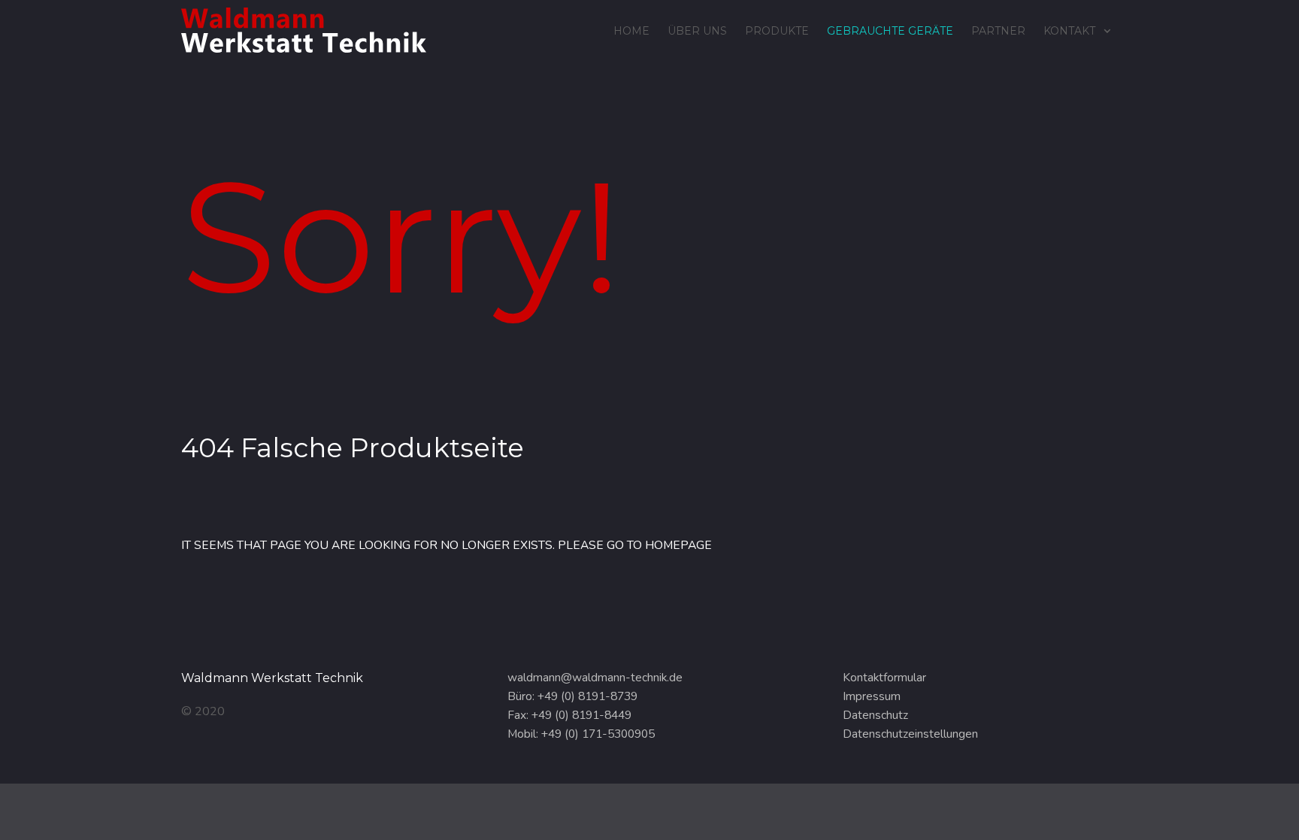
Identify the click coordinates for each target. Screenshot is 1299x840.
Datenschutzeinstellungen (910, 734)
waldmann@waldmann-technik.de (595, 677)
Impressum (872, 696)
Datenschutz (875, 715)
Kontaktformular (884, 677)
